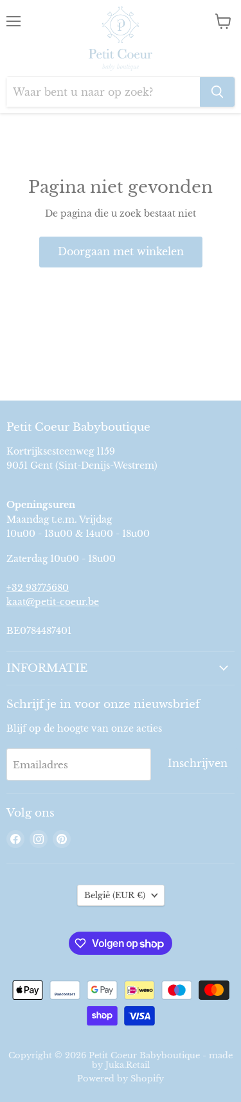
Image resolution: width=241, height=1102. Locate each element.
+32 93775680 (37, 587)
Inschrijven (198, 763)
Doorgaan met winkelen (121, 252)
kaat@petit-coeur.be (52, 602)
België (114, 895)
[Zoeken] (217, 92)
